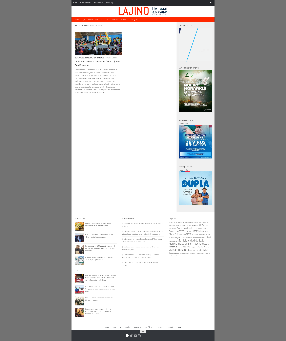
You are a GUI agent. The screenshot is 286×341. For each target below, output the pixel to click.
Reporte (206, 247)
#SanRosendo (85, 3)
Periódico (114, 19)
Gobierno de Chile (205, 234)
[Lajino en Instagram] (139, 335)
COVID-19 (183, 231)
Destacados (79, 58)
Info (143, 19)
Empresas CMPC (184, 234)
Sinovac (199, 253)
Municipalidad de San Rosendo (186, 243)
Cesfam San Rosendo (193, 225)
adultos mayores (186, 222)
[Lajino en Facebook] (127, 335)
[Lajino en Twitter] (131, 335)
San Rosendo (93, 19)
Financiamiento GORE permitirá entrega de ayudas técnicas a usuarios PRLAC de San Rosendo (100, 248)
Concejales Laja (172, 228)
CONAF (207, 225)
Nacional (206, 244)
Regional (186, 246)
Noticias (104, 19)
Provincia (179, 247)
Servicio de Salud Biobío (180, 253)
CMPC (201, 225)
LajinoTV (124, 19)
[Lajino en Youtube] (135, 335)
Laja (83, 19)
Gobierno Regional (175, 238)
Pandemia (173, 247)
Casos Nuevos (183, 225)
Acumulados (177, 222)
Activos (171, 222)
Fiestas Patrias (196, 234)
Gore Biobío (185, 238)
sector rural (192, 250)
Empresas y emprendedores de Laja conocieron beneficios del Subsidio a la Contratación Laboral (98, 311)
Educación (173, 234)
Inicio (77, 19)
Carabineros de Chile (203, 222)
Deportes (205, 231)
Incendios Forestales (194, 238)
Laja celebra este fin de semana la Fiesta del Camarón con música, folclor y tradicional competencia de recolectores (100, 277)
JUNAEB (203, 238)
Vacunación (174, 256)
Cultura (190, 231)
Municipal (89, 58)
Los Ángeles (173, 241)
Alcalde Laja (195, 222)
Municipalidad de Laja (190, 240)
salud (170, 250)
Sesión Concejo (191, 253)
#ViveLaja (110, 3)
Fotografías (135, 19)
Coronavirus (174, 231)
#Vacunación (98, 3)
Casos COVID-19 (174, 225)
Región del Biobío (197, 247)
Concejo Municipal (184, 228)
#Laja (75, 3)
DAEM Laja (197, 231)
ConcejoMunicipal (199, 228)
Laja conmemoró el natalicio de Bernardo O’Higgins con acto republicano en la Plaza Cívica (100, 289)
